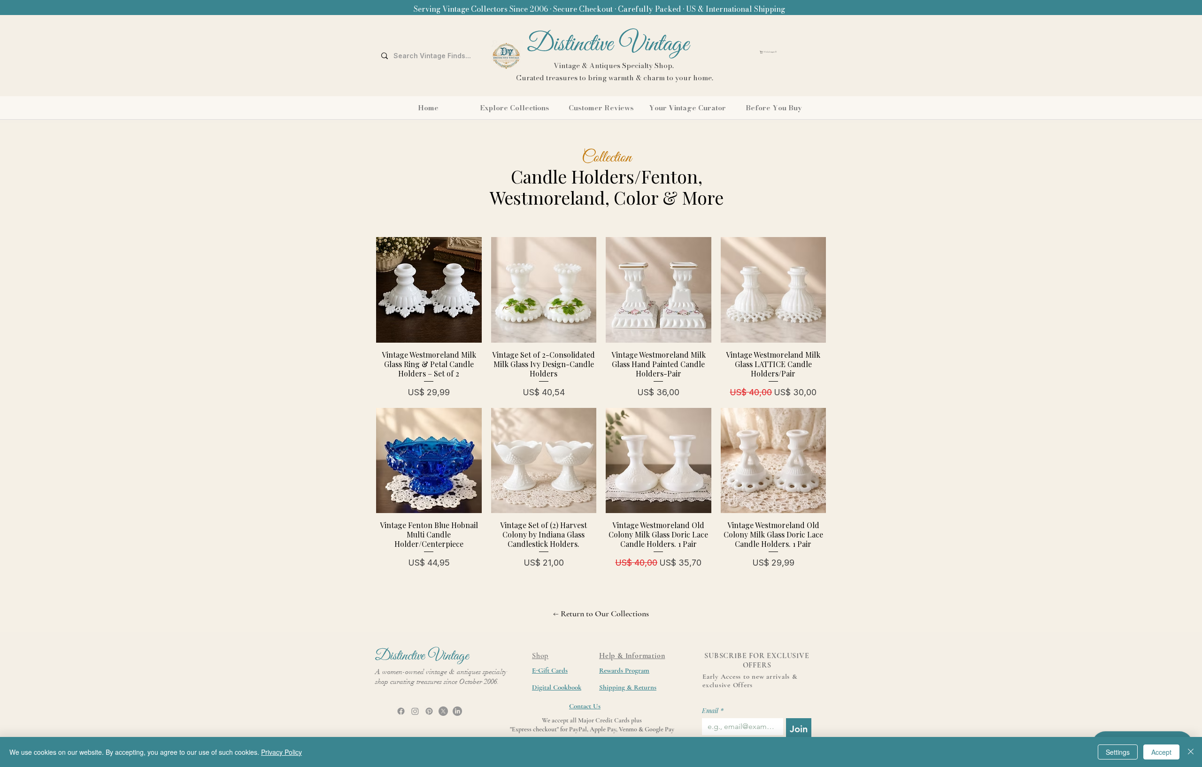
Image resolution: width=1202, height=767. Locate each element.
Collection (607, 157)
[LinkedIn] (457, 711)
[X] (443, 711)
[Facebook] (401, 711)
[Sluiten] (1190, 751)
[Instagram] (415, 711)
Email (713, 710)
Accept (1161, 752)
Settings (1118, 752)
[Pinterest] (429, 711)
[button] (789, 52)
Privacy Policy (281, 752)
